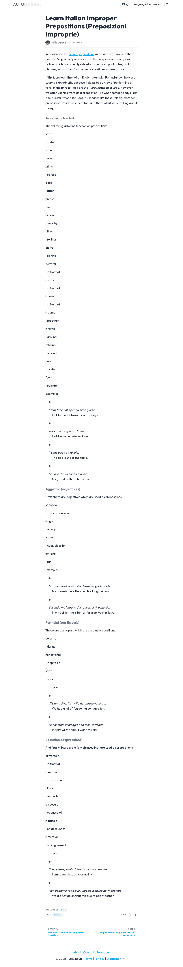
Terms (88, 959)
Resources (103, 952)
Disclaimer (114, 959)
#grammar (58, 915)
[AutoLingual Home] (27, 4)
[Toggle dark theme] (124, 958)
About (77, 952)
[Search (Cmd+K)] (167, 4)
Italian (63, 910)
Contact (88, 952)
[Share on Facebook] (135, 914)
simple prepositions (81, 54)
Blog (125, 4)
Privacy (99, 959)
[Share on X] (130, 914)
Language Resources (146, 4)
